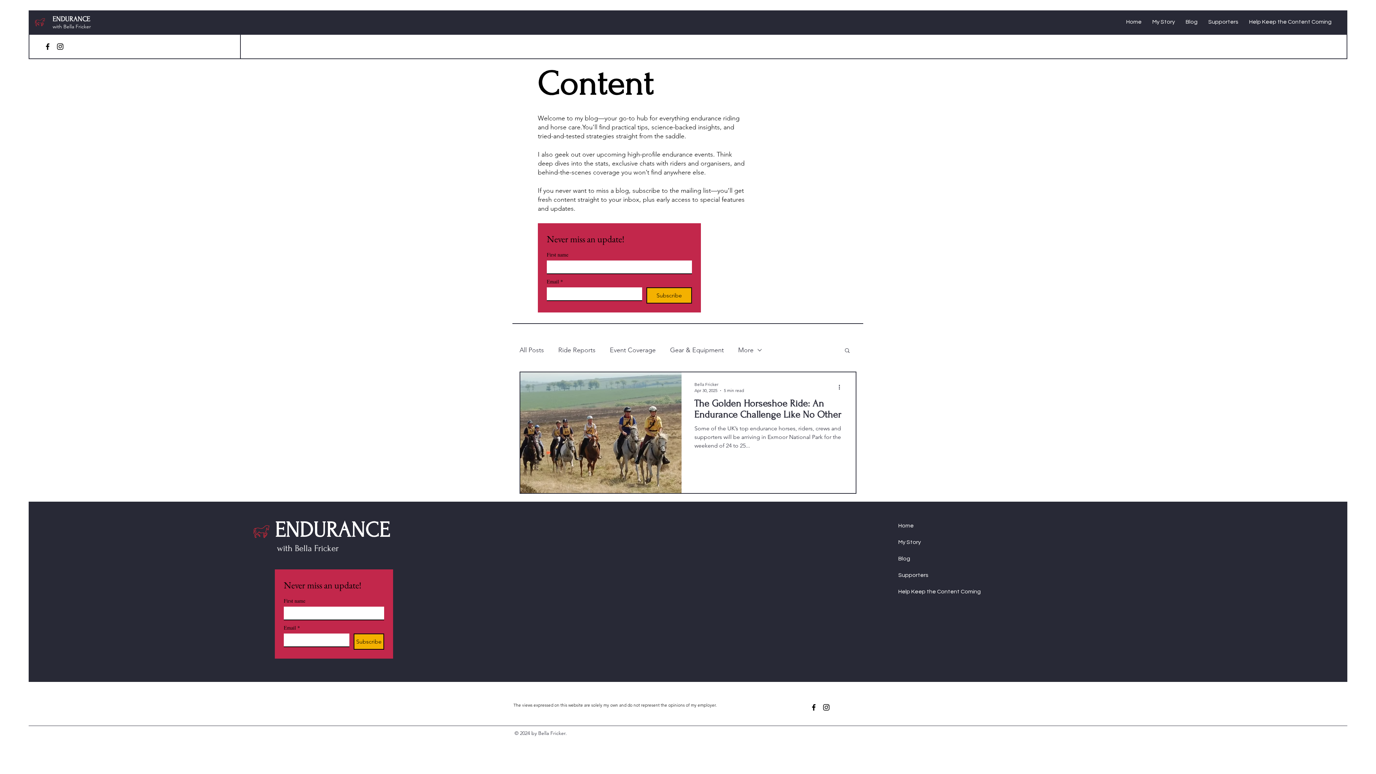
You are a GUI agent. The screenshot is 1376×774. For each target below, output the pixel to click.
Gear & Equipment (697, 350)
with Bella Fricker (72, 26)
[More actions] (841, 387)
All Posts (532, 350)
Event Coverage (633, 350)
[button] (847, 351)
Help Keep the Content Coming (927, 591)
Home (906, 526)
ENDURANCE (71, 19)
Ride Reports (577, 350)
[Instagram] (60, 46)
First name (557, 255)
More (746, 350)
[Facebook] (47, 46)
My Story (909, 542)
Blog (904, 559)
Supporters (913, 575)
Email (555, 281)
